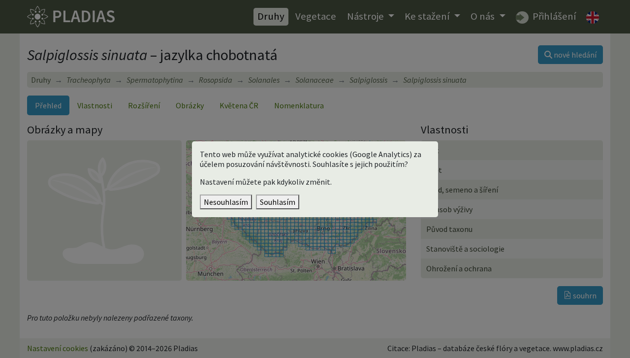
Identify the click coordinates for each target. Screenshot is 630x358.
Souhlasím (277, 202)
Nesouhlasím (226, 202)
